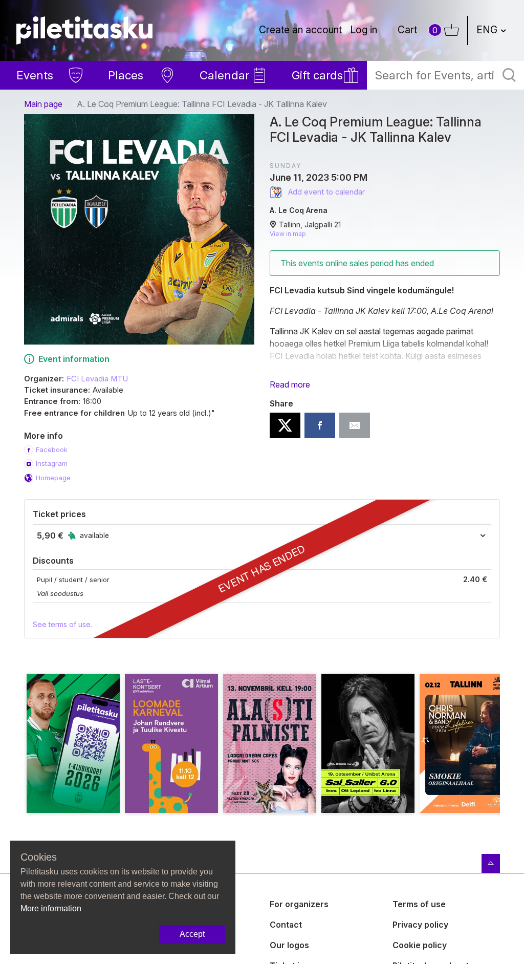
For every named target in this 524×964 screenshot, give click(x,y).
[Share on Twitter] (285, 425)
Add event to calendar (325, 191)
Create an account (300, 30)
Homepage (53, 478)
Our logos (289, 945)
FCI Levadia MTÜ (97, 378)
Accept (192, 934)
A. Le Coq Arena (299, 210)
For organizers (299, 904)
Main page (43, 104)
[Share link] (354, 425)
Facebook (52, 449)
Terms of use (419, 904)
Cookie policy (419, 945)
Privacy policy (420, 924)
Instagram (52, 463)
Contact (286, 924)
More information (50, 908)
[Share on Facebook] (319, 425)
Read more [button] (290, 384)
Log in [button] (363, 30)
